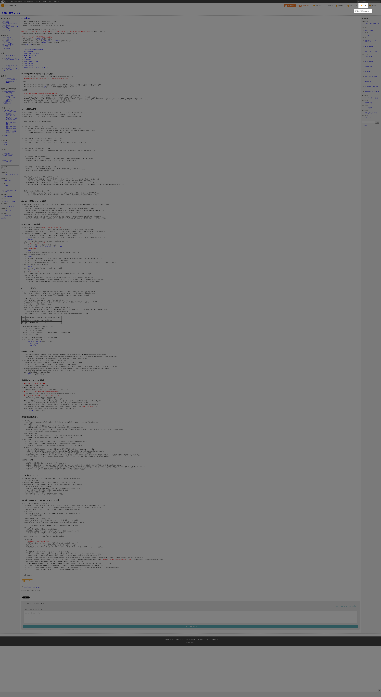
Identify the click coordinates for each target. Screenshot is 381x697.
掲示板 (364, 5)
